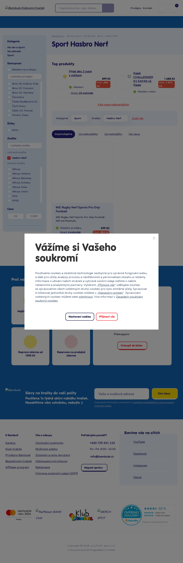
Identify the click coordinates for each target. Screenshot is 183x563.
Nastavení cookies (110, 293)
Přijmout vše (106, 285)
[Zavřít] (154, 238)
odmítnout (86, 297)
